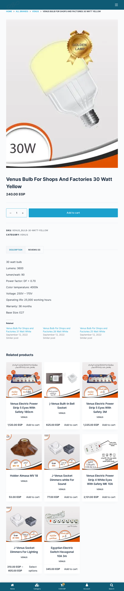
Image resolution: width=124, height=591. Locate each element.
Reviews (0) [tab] (34, 250)
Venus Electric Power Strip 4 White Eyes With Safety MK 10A (100, 479)
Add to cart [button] (33, 424)
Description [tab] (15, 250)
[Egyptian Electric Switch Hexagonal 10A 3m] (62, 524)
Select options (33, 568)
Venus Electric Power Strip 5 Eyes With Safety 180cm (24, 407)
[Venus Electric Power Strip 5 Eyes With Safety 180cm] (24, 380)
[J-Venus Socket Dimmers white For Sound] (62, 452)
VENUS (24, 234)
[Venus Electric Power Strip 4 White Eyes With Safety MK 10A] (100, 452)
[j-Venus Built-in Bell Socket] (62, 380)
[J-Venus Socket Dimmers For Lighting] (24, 524)
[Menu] (116, 4)
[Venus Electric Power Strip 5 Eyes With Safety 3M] (100, 380)
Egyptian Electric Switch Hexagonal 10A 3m (62, 552)
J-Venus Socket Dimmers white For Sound (62, 479)
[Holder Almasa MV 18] (24, 452)
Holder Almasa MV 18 (24, 475)
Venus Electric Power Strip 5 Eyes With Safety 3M (100, 407)
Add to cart (73, 212)
